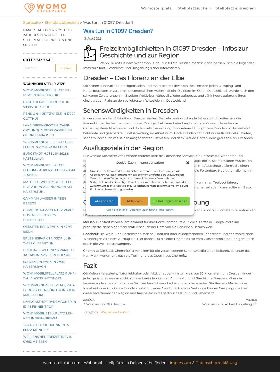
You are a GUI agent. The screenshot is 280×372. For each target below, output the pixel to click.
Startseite (32, 22)
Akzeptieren (104, 201)
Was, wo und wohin (114, 312)
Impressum (166, 209)
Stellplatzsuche (193, 8)
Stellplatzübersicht (62, 22)
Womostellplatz (156, 8)
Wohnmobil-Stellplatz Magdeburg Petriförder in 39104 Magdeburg (49, 290)
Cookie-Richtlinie (116, 209)
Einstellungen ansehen (170, 201)
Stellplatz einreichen (236, 8)
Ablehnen (134, 201)
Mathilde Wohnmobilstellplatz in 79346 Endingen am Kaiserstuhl (48, 187)
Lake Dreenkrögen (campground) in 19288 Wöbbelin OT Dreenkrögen (47, 130)
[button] (188, 163)
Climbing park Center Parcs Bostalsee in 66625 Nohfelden (48, 215)
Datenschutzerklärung (143, 209)
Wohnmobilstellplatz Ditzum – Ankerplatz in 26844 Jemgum (49, 170)
